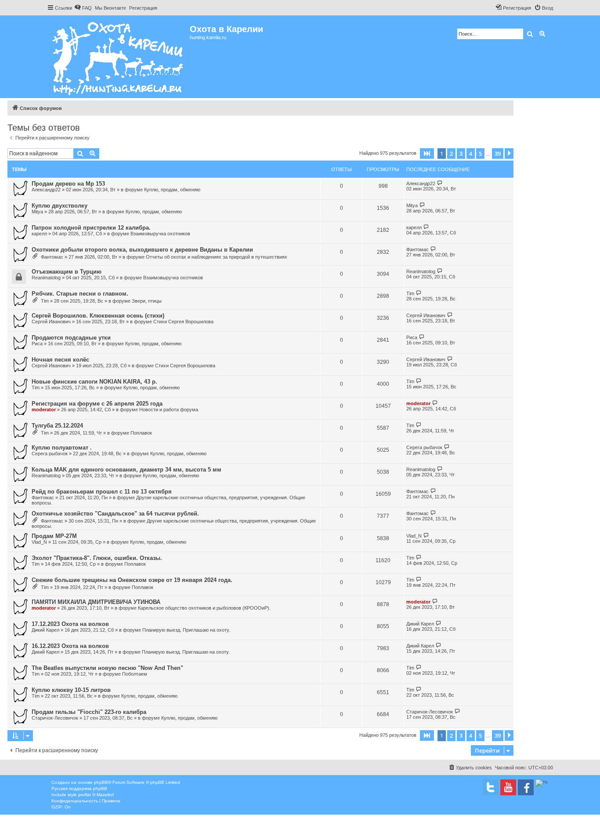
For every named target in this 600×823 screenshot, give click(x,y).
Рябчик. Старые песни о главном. (80, 293)
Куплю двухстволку (59, 205)
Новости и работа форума (168, 409)
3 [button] (461, 153)
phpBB (101, 782)
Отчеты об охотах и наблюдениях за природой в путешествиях (216, 257)
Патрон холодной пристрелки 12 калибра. (91, 227)
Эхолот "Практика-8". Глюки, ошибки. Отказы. (97, 558)
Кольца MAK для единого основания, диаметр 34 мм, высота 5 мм (126, 469)
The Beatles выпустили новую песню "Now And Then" (107, 668)
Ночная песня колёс (60, 359)
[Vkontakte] (491, 787)
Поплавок (141, 432)
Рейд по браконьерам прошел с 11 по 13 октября (102, 491)
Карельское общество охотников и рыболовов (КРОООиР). (204, 608)
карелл (39, 233)
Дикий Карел (45, 630)
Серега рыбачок (50, 453)
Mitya (37, 211)
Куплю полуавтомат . (62, 447)
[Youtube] (508, 787)
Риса (37, 343)
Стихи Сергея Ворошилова (183, 321)
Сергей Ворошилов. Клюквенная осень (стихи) (98, 315)
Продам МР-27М (54, 536)
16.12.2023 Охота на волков (70, 646)
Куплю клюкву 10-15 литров (71, 690)
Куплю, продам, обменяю (172, 189)
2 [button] (451, 153)
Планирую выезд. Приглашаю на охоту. (186, 630)
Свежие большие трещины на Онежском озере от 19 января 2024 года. (132, 580)
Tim (45, 301)
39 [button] (498, 153)
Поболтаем (134, 674)
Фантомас (52, 257)
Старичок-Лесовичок (55, 718)
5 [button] (480, 153)
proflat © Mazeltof (96, 794)
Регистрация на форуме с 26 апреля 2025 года (97, 403)
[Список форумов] (118, 57)
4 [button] (470, 153)
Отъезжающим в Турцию (66, 271)
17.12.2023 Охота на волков (70, 624)
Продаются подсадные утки (71, 337)
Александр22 (46, 189)
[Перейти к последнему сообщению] (440, 183)
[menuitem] (83, 8)
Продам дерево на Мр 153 (68, 183)
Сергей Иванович (51, 321)
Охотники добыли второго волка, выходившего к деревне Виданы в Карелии (142, 249)
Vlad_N (39, 542)
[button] (427, 153)
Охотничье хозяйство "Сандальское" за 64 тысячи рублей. (115, 513)
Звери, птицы (147, 301)
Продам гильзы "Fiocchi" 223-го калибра (89, 712)
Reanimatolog (46, 277)
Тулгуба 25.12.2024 (57, 425)
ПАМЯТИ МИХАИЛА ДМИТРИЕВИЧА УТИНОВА (96, 602)
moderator (44, 409)
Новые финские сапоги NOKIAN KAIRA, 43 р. (94, 381)
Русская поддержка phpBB (79, 788)
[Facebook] (526, 787)
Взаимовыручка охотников (160, 233)
